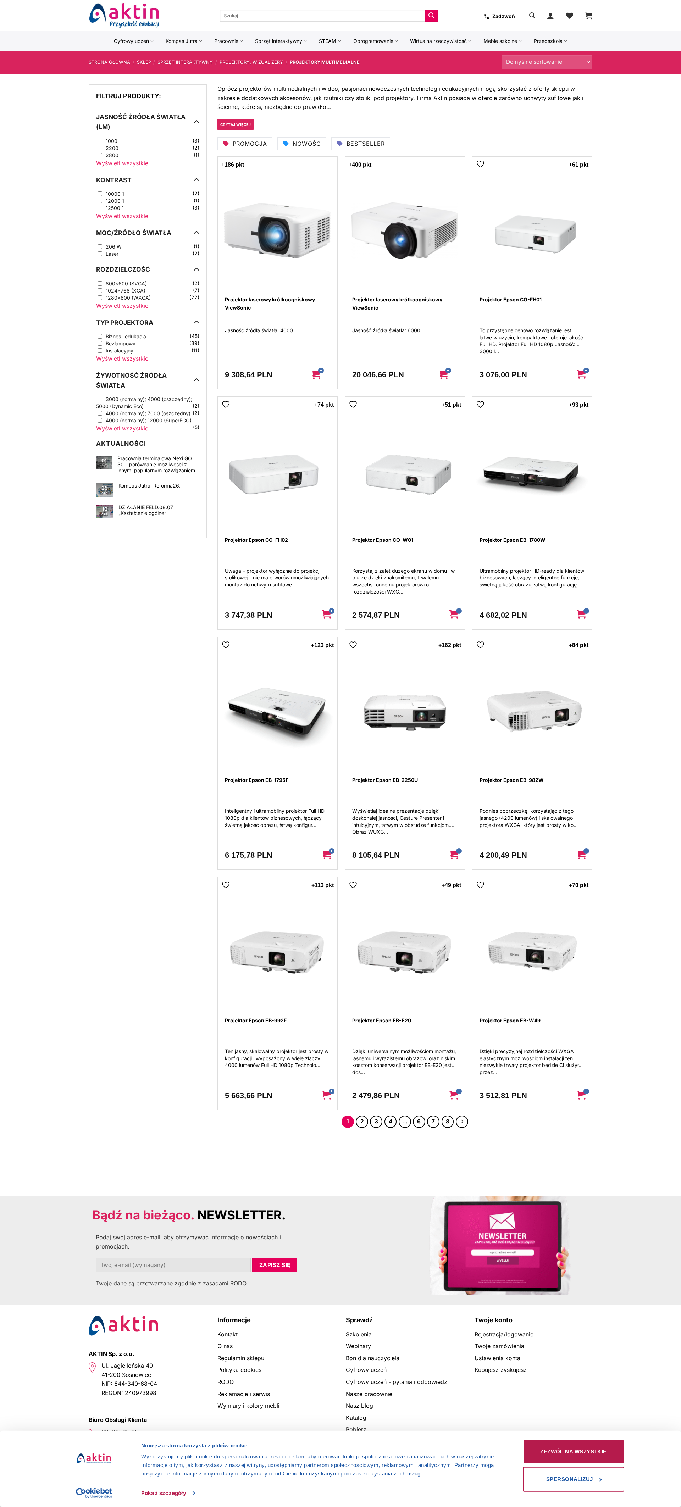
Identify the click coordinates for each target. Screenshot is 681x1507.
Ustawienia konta (497, 1358)
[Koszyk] (588, 15)
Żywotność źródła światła (131, 380)
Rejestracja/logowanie (504, 1334)
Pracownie (226, 41)
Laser (112, 254)
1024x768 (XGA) (125, 291)
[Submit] (431, 16)
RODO (225, 1381)
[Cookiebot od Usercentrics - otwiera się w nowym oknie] (94, 1493)
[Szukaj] (532, 15)
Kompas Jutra (182, 41)
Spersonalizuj (569, 1479)
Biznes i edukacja (126, 336)
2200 (112, 148)
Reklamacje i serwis (243, 1393)
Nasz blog (359, 1405)
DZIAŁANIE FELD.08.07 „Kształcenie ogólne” (145, 510)
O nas (225, 1346)
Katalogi (357, 1417)
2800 (112, 155)
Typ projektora (124, 322)
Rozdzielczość (123, 269)
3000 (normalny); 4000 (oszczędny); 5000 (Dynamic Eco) (144, 402)
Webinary (358, 1346)
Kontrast (114, 180)
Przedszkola (548, 41)
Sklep (144, 62)
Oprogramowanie (373, 41)
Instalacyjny (119, 350)
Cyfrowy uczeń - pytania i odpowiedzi (397, 1381)
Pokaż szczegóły (163, 1493)
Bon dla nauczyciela (372, 1358)
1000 (111, 141)
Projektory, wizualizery (251, 62)
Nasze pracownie (369, 1393)
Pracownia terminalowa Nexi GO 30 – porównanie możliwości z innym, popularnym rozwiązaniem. (156, 464)
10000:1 (115, 194)
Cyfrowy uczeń (131, 41)
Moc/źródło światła (133, 233)
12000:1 (115, 201)
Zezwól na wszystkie (573, 1451)
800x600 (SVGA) (126, 283)
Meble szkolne (500, 41)
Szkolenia (359, 1334)
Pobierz (356, 1429)
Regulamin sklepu (240, 1358)
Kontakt (227, 1334)
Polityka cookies (239, 1369)
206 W (114, 247)
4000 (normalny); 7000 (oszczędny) (148, 413)
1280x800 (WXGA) (128, 298)
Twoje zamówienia (499, 1346)
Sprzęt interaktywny (278, 41)
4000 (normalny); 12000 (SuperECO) (149, 420)
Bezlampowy (120, 343)
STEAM (327, 41)
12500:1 (115, 208)
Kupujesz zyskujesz (501, 1369)
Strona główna (109, 62)
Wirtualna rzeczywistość (438, 41)
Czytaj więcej (235, 124)
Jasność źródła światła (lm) (141, 121)
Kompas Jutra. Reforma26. (149, 486)
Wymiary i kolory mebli (248, 1405)
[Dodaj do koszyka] (321, 374)
